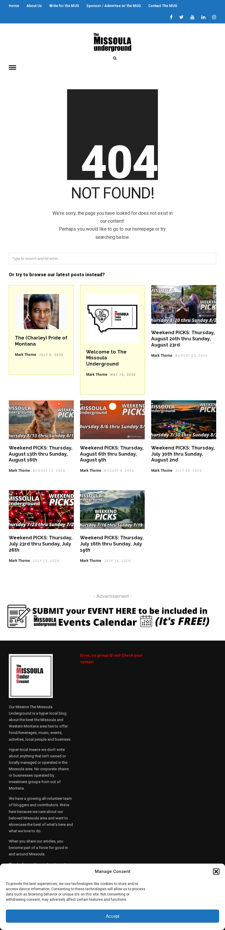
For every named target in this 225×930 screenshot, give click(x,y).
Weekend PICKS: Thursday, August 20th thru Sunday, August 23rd (183, 339)
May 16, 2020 (123, 374)
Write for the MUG (64, 6)
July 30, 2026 (188, 470)
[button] (216, 871)
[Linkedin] (203, 17)
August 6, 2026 (119, 470)
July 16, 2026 (117, 560)
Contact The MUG (162, 6)
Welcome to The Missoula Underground (106, 358)
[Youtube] (192, 17)
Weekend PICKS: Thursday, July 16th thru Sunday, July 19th (112, 544)
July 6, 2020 (51, 354)
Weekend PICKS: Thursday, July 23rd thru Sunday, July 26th (40, 544)
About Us (34, 6)
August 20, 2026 (191, 355)
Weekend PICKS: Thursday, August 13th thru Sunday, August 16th (40, 454)
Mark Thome (25, 355)
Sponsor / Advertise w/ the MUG (113, 6)
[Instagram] (214, 17)
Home (14, 6)
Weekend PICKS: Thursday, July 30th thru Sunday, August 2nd (183, 454)
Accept (112, 916)
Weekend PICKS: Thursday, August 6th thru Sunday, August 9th (112, 454)
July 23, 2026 (46, 560)
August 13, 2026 (49, 470)
